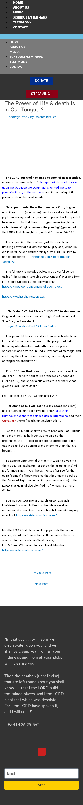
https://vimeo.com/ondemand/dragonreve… (32, 286)
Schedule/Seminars (30, 17)
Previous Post (41, 573)
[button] (41, 36)
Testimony (22, 22)
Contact (20, 27)
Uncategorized (16, 117)
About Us (21, 7)
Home (18, 2)
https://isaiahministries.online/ (36, 515)
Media (18, 12)
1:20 (53, 395)
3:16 (23, 395)
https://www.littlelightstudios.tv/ (24, 296)
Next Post (41, 584)
